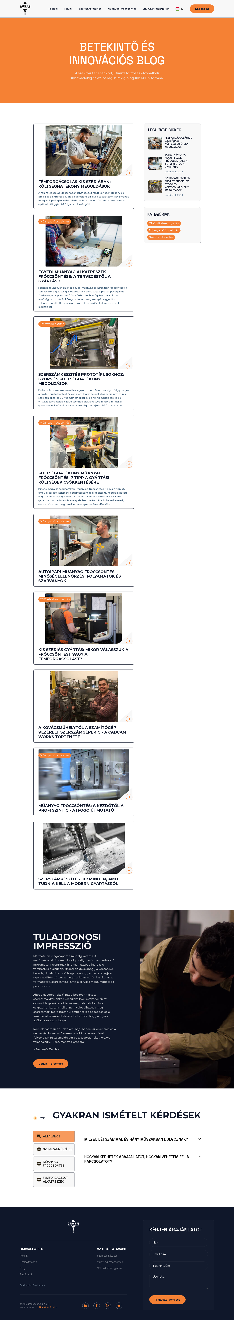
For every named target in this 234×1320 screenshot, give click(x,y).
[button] (180, 9)
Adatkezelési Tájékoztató (32, 1285)
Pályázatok (26, 1274)
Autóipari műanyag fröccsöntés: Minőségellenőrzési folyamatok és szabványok (79, 576)
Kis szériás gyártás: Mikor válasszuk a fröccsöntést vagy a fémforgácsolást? (83, 654)
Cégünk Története (51, 1063)
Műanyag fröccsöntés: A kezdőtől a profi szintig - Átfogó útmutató (81, 808)
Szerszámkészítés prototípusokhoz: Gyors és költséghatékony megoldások (81, 379)
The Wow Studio (48, 1307)
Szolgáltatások (28, 1262)
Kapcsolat (202, 8)
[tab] (54, 1136)
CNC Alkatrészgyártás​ (156, 8)
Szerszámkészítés (90, 8)
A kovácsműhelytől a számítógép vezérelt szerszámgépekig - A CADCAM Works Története (82, 732)
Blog (22, 1268)
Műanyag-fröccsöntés (122, 8)
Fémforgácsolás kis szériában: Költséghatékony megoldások (74, 184)
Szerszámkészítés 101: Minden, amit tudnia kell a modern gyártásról (78, 881)
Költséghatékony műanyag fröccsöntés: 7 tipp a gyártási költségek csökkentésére (73, 478)
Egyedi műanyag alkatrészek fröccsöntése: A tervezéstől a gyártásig (74, 276)
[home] (25, 8)
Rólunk (68, 8)
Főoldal (53, 8)
